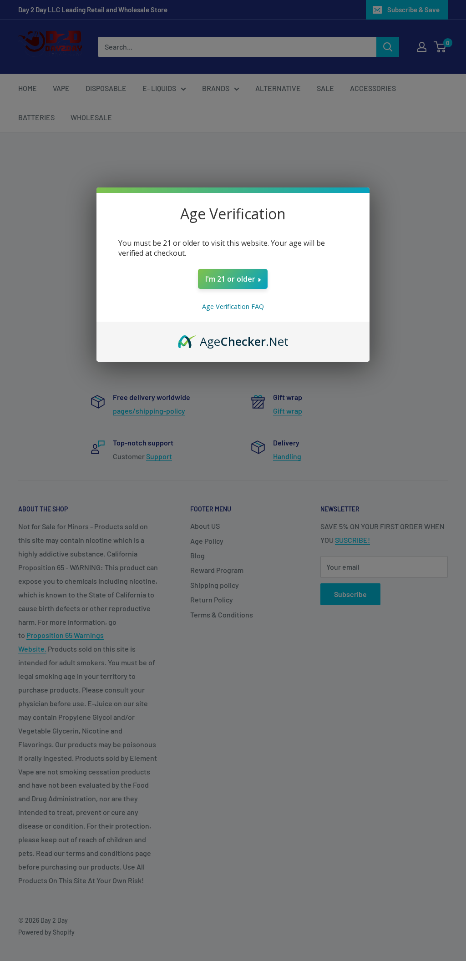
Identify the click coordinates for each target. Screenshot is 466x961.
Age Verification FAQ (233, 306)
